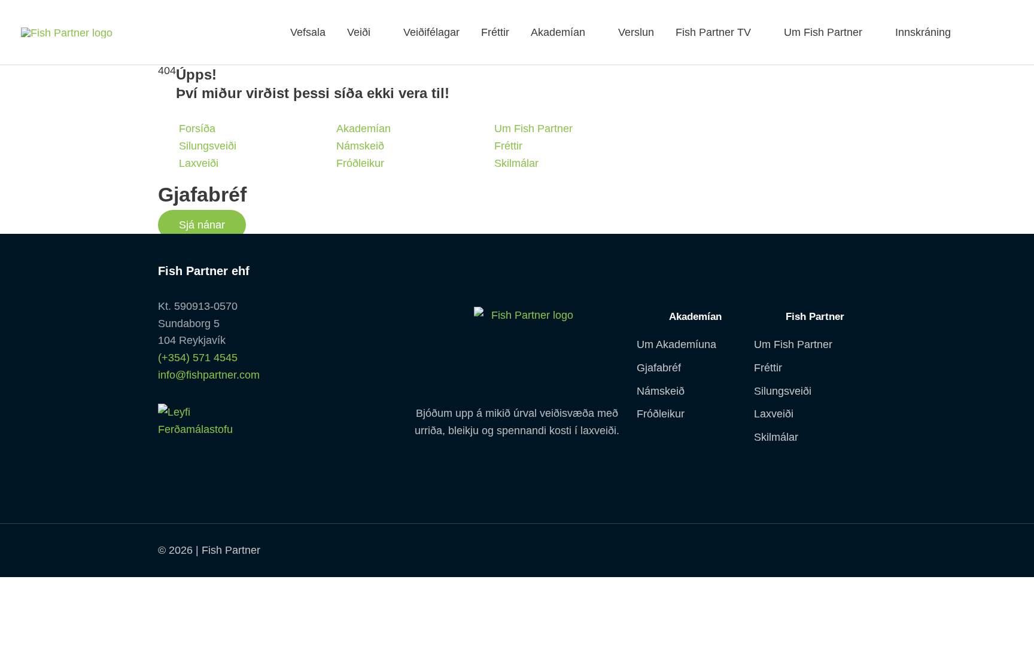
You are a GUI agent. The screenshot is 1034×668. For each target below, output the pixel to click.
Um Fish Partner (823, 32)
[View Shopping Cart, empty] (998, 32)
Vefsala (308, 32)
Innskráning (923, 32)
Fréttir (495, 32)
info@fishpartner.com (209, 375)
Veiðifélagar (431, 32)
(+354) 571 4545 (198, 358)
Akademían (558, 32)
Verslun (636, 32)
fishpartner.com (972, 32)
